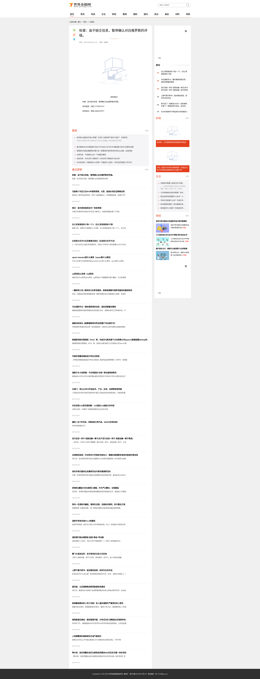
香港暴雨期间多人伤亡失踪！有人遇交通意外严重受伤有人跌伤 (97, 603)
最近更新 (77, 169)
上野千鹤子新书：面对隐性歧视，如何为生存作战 (92, 570)
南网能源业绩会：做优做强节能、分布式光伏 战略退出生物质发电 (99, 620)
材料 (177, 14)
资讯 (83, 14)
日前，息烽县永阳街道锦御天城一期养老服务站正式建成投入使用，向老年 (99, 294)
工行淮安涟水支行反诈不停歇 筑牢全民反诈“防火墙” (175, 235)
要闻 (125, 14)
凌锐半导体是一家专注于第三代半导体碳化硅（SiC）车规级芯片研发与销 (98, 524)
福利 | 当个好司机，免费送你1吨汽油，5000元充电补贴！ (95, 422)
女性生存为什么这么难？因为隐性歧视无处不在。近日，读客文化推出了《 (99, 574)
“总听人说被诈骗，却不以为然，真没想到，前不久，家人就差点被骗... (97, 557)
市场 (84, 22)
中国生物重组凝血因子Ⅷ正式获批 (86, 356)
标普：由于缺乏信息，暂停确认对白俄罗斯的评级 (90, 179)
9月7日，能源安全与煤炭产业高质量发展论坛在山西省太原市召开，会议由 (99, 590)
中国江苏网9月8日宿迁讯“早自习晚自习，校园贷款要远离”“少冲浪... (96, 211)
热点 (156, 14)
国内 (146, 14)
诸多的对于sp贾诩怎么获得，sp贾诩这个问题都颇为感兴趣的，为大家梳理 (99, 277)
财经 (114, 14)
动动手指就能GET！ (79, 426)
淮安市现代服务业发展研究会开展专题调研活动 (91, 471)
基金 (167, 14)
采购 (188, 14)
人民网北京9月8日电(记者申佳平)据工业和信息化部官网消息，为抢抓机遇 (98, 393)
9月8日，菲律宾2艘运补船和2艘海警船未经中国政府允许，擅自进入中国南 (99, 491)
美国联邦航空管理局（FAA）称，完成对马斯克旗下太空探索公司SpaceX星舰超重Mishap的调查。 (112, 340)
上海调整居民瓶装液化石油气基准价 (86, 636)
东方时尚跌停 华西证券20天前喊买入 (174, 112)
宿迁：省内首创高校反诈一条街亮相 (86, 208)
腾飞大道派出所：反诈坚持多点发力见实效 (89, 554)
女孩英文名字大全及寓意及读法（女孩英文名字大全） (94, 241)
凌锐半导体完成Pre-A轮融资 (83, 521)
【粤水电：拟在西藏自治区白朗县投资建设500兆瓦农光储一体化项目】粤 (98, 656)
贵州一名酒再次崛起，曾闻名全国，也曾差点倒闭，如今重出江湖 (98, 504)
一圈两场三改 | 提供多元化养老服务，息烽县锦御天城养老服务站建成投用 (102, 290)
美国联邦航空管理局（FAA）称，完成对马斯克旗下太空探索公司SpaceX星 (99, 343)
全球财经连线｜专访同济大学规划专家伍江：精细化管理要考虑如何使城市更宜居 (105, 455)
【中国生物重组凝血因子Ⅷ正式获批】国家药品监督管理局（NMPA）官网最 (99, 360)
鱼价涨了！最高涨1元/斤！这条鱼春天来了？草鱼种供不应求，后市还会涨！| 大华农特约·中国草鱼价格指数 (174, 105)
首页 (72, 14)
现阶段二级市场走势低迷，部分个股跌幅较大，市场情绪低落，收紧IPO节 (98, 195)
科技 (93, 14)
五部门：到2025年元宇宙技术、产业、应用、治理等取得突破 (97, 389)
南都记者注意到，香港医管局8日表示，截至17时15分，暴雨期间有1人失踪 (99, 607)
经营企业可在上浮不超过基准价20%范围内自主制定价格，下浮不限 (96, 640)
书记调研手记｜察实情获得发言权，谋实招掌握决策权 (94, 307)
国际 (135, 14)
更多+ (147, 130)
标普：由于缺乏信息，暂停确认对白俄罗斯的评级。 (93, 175)
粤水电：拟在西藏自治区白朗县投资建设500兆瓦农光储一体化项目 (99, 653)
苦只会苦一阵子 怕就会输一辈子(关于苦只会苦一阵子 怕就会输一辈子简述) (102, 439)
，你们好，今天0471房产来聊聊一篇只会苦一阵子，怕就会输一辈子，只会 (99, 442)
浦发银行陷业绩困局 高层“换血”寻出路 (88, 537)
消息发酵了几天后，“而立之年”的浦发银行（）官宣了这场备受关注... (96, 541)
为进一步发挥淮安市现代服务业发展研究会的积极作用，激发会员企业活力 (99, 475)
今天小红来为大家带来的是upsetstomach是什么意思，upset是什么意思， (98, 261)
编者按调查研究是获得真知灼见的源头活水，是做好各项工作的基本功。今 (99, 310)
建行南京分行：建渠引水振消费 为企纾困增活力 (173, 248)
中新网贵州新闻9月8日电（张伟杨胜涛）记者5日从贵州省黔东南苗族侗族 (98, 327)
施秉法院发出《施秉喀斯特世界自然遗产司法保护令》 (94, 323)
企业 (104, 14)
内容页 (92, 22)
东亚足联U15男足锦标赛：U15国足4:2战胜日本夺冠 (93, 406)
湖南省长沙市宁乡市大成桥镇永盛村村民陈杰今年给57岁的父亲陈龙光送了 (99, 376)
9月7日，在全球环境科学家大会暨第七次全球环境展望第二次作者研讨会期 (99, 459)
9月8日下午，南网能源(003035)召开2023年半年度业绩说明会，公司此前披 (99, 623)
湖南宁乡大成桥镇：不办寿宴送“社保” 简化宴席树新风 (94, 373)
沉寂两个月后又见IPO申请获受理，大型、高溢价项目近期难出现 (98, 192)
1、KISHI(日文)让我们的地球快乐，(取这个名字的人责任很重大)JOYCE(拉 (99, 244)
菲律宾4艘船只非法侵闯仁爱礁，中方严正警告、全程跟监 (95, 488)
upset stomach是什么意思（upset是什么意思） (92, 257)
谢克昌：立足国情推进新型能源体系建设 (88, 587)
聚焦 (74, 130)
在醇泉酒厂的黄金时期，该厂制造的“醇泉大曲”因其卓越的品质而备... (96, 508)
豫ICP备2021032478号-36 (138, 674)
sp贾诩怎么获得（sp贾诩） (83, 274)
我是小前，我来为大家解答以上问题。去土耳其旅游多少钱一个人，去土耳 (99, 228)
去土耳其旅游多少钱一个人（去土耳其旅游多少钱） (93, 224)
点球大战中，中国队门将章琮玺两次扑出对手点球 (90, 409)
